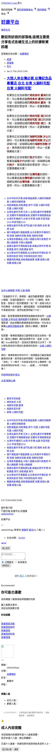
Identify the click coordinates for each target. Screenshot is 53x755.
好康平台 (10, 22)
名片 (9, 66)
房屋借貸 (5, 630)
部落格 (10, 63)
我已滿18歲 (7, 749)
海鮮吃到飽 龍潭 (15, 405)
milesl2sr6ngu (7, 514)
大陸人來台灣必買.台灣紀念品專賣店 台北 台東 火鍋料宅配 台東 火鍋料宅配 (29, 83)
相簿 (9, 59)
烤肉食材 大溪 (14, 402)
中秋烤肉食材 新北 (10, 375)
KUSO (22, 538)
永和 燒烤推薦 (20, 319)
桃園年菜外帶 (13, 409)
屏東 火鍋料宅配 (15, 412)
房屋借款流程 (8, 624)
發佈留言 (6, 566)
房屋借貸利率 (8, 634)
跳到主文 (5, 30)
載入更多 (6, 548)
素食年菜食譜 (13, 398)
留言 (31, 530)
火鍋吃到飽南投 (13, 326)
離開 (16, 749)
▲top (3, 543)
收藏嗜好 (24, 54)
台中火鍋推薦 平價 (10, 290)
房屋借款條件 (8, 627)
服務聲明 (30, 715)
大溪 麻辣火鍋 (8, 380)
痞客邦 (24, 530)
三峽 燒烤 (25, 290)
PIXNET (13, 712)
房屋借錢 (5, 637)
